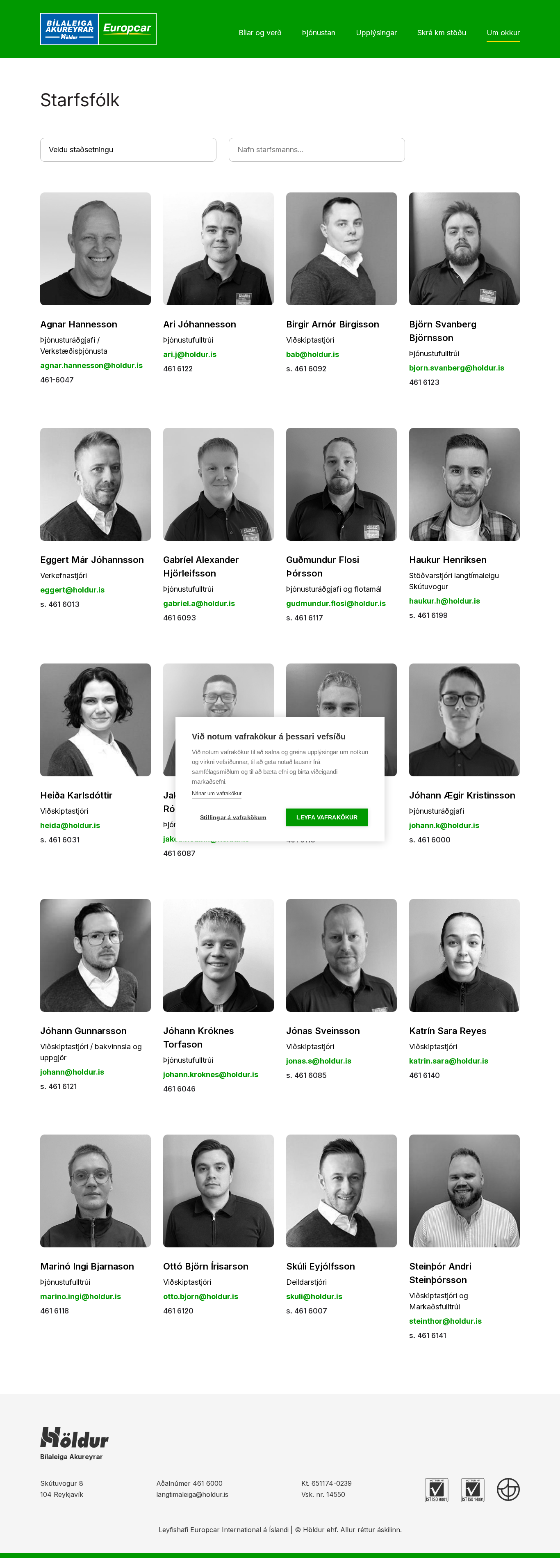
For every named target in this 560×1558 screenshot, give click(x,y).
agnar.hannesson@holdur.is (91, 365)
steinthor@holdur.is (445, 1321)
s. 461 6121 (58, 1086)
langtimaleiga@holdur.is (192, 1494)
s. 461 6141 (427, 1335)
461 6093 (179, 617)
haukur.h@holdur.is (444, 601)
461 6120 (178, 1310)
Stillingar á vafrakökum (233, 817)
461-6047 (57, 379)
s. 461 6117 (304, 617)
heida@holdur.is (70, 825)
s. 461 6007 (306, 1310)
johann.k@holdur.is (444, 825)
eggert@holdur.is (72, 590)
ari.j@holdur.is (189, 354)
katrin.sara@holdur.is (448, 1061)
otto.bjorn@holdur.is (200, 1296)
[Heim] (100, 29)
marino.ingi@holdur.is (80, 1296)
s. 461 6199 (428, 615)
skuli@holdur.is (314, 1296)
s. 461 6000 (430, 839)
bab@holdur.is (312, 354)
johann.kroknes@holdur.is (210, 1074)
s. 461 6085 (306, 1075)
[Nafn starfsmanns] (317, 149)
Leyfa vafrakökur (326, 817)
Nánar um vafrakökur (216, 793)
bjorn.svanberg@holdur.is (456, 368)
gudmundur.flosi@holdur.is (336, 603)
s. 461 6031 (60, 839)
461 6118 (54, 1310)
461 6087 (179, 853)
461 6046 (179, 1088)
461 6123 (424, 382)
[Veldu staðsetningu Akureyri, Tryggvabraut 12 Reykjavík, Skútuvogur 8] (128, 149)
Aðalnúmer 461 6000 (189, 1483)
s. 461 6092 (306, 368)
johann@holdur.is (72, 1072)
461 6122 (178, 368)
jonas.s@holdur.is (318, 1061)
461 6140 (424, 1075)
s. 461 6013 (60, 604)
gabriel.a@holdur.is (199, 603)
